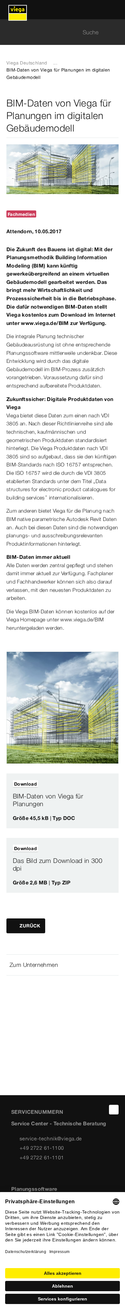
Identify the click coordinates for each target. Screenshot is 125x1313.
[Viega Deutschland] (17, 9)
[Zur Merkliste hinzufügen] (108, 784)
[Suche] (115, 32)
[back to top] (114, 1109)
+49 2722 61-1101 (42, 1157)
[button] (62, 965)
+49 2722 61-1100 (42, 1148)
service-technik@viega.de (51, 1138)
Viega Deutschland (26, 63)
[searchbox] (57, 32)
